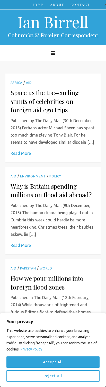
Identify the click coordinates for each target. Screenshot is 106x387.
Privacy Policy (31, 349)
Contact (80, 4)
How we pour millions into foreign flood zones (47, 282)
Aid (29, 82)
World (46, 268)
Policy (55, 176)
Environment (33, 176)
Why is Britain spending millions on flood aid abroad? (51, 190)
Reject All (53, 376)
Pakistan (28, 268)
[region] (53, 350)
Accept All (53, 362)
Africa (16, 82)
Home (37, 4)
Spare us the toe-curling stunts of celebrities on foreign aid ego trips (45, 101)
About (57, 4)
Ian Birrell (53, 21)
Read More (21, 153)
